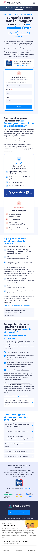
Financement (8, 472)
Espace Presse (28, 520)
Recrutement (25, 518)
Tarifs (18, 518)
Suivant (19, 106)
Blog (32, 472)
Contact (19, 520)
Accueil (6, 14)
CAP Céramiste (13, 14)
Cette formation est (19, 489)
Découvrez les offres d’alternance (23, 8)
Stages (15, 472)
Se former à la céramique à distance (16, 396)
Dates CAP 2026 (26, 474)
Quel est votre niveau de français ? (17, 83)
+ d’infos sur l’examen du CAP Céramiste (17, 306)
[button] (13, 33)
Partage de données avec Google (11, 543)
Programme (21, 471)
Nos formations (10, 518)
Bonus (28, 472)
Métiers (21, 14)
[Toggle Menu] (34, 3)
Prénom (8, 90)
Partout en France (19, 476)
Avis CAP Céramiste (12, 474)
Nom (7, 97)
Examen (28, 471)
